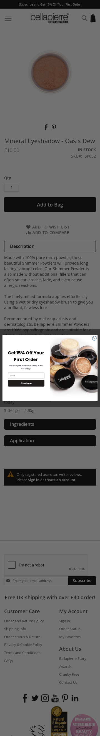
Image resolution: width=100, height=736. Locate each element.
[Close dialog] (94, 338)
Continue (26, 383)
